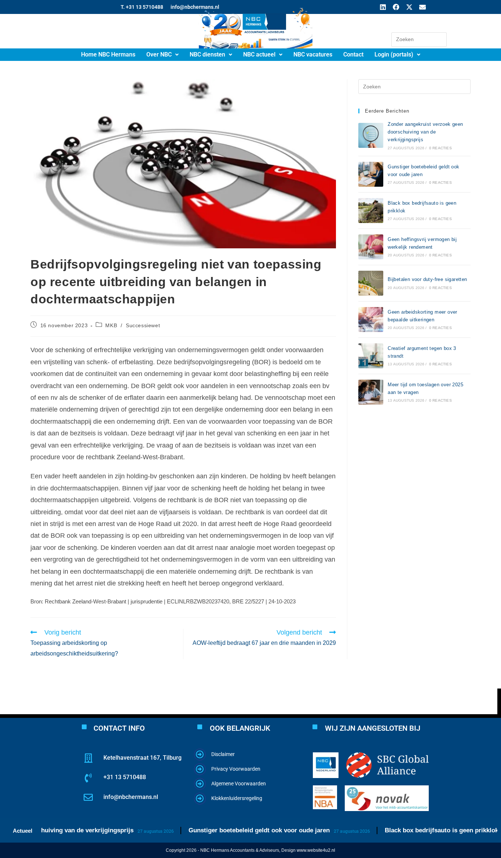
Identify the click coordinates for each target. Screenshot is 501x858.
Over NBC (159, 54)
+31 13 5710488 (124, 777)
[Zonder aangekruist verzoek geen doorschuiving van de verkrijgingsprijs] (370, 135)
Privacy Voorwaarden (235, 769)
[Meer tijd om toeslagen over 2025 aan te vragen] (370, 392)
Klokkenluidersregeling (236, 798)
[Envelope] (422, 7)
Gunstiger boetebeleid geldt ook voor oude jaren (244, 830)
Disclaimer (223, 754)
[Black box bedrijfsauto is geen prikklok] (370, 210)
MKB (111, 325)
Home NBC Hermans (108, 54)
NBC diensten (207, 54)
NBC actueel (259, 54)
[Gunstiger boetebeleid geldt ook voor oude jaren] (370, 174)
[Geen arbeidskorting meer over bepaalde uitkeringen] (370, 319)
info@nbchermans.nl (130, 796)
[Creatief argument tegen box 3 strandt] (370, 355)
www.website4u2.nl (316, 850)
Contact (353, 54)
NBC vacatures (312, 54)
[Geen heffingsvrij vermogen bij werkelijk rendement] (370, 246)
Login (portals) (393, 54)
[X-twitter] (409, 7)
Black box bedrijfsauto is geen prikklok (426, 830)
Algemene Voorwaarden (238, 783)
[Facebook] (396, 7)
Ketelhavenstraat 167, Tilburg (142, 757)
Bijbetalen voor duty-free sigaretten (427, 279)
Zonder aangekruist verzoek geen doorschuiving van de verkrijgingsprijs (425, 131)
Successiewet (143, 325)
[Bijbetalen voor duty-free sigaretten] (370, 283)
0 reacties (440, 148)
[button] (162, 54)
